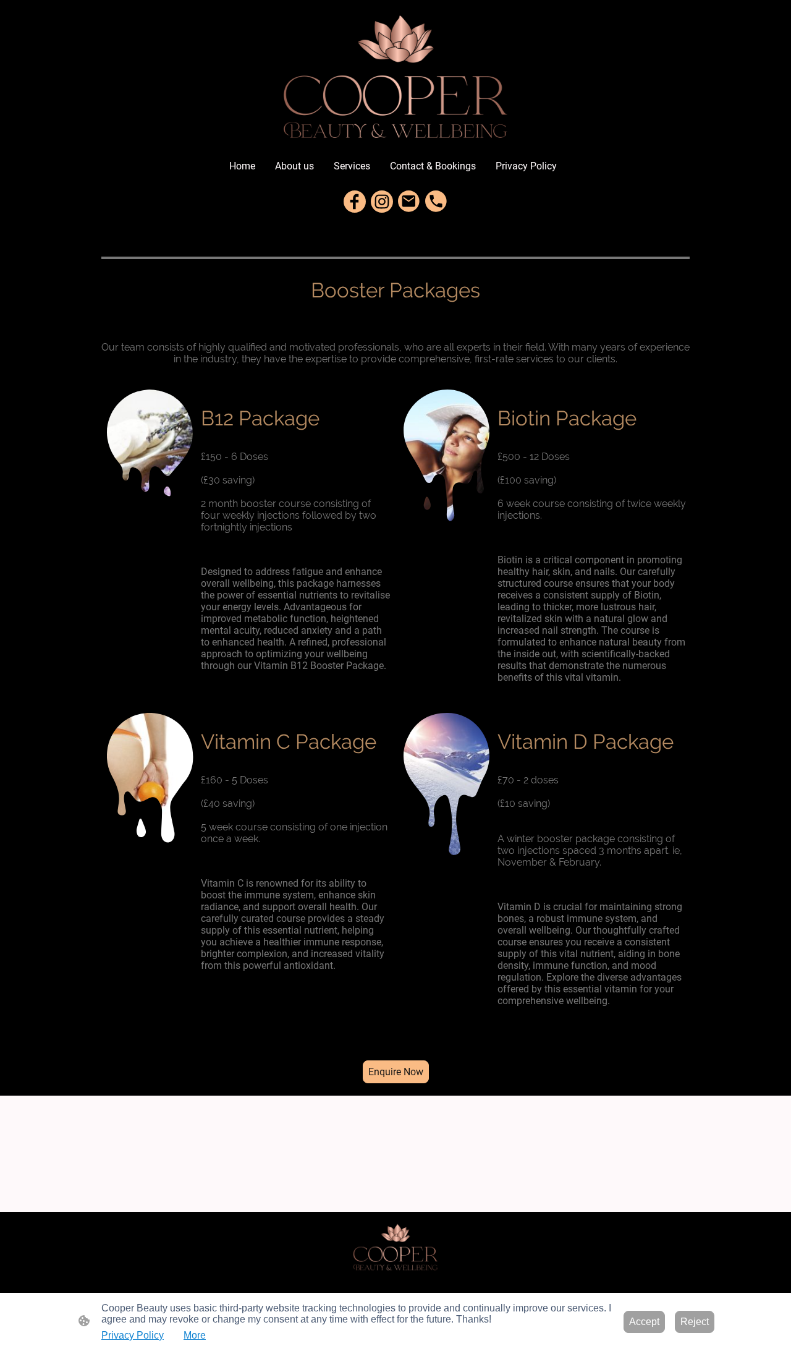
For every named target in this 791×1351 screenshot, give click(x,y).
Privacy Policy (132, 1335)
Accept (644, 1321)
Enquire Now (395, 1072)
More (195, 1335)
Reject (694, 1321)
